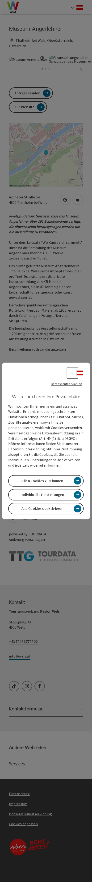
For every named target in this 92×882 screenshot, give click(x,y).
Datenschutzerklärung (66, 384)
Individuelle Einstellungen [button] (42, 494)
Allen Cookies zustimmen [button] (42, 480)
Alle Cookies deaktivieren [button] (42, 508)
